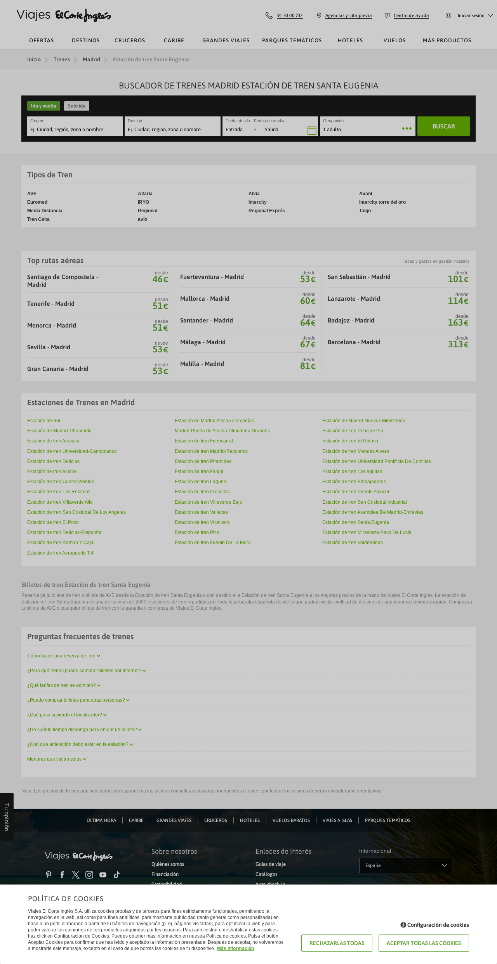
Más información (235, 948)
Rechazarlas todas (336, 943)
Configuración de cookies (438, 925)
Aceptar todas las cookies (424, 943)
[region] (248, 482)
